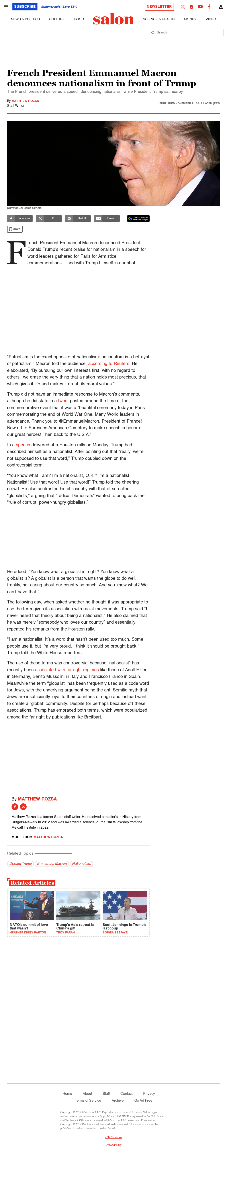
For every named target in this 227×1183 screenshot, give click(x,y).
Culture (57, 19)
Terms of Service (88, 1101)
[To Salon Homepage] (113, 18)
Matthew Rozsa (25, 101)
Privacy (149, 1094)
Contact (126, 1094)
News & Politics (25, 19)
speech (23, 445)
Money (190, 19)
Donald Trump (20, 864)
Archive (118, 1101)
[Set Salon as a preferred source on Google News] (138, 218)
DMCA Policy (113, 1145)
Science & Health (159, 19)
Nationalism (81, 864)
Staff (106, 1094)
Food (79, 19)
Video (211, 19)
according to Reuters (108, 364)
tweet (63, 401)
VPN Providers (113, 1137)
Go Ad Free (143, 1101)
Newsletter (159, 7)
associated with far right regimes (67, 670)
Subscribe (25, 7)
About (87, 1094)
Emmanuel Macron (52, 864)
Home (67, 1094)
